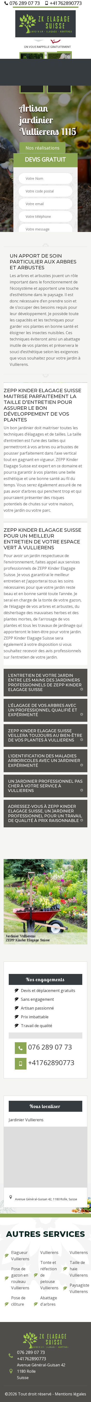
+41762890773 (65, 3)
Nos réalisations (42, 148)
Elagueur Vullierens (19, 1256)
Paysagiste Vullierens (78, 1288)
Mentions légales (70, 1394)
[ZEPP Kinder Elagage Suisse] (45, 23)
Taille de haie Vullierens (78, 1269)
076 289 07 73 (24, 3)
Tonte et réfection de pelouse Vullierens (48, 1275)
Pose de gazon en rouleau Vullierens (19, 1278)
